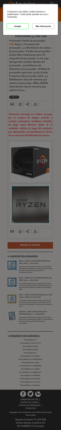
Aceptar (17, 26)
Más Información (43, 26)
